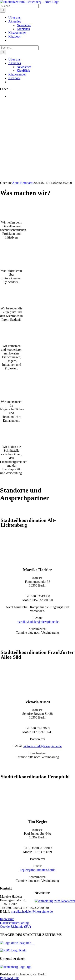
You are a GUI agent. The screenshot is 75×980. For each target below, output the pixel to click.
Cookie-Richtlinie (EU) (15, 926)
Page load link (9, 978)
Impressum (7, 919)
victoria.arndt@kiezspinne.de (42, 746)
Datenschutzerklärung (14, 923)
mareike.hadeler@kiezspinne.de (38, 621)
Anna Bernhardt (22, 183)
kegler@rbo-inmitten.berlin (37, 870)
